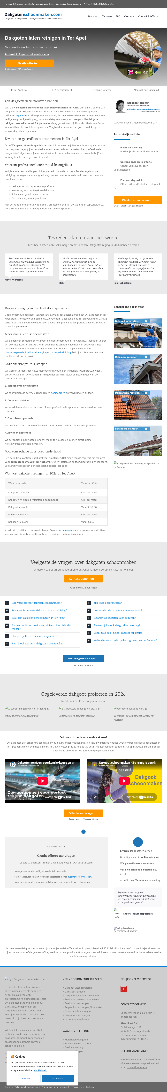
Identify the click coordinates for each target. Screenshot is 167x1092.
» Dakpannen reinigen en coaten (81, 995)
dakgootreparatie (14, 352)
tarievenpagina (65, 530)
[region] (42, 1068)
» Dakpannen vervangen (76, 1015)
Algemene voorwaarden (60, 1087)
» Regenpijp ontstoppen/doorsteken (83, 1007)
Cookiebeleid (40, 1070)
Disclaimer (90, 1087)
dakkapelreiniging (61, 352)
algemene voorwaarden (79, 876)
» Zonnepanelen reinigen (77, 1011)
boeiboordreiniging (36, 352)
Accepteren (57, 1078)
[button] (42, 603)
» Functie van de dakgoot (77, 1043)
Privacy (45, 1087)
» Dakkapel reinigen (74, 991)
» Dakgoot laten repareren (77, 987)
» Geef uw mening (73, 1047)
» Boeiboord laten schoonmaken (81, 999)
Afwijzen (26, 1078)
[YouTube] (124, 989)
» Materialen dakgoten (75, 1039)
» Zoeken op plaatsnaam (76, 1019)
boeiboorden (58, 392)
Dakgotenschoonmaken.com (27, 1087)
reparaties (21, 115)
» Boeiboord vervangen (76, 1003)
